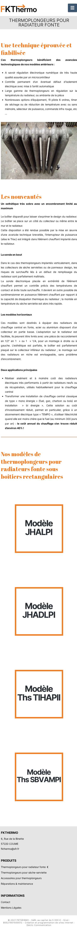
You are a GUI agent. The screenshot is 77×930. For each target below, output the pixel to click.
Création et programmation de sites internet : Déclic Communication (50, 923)
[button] (72, 8)
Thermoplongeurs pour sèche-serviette (24, 873)
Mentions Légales (11, 908)
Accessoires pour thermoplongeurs (21, 878)
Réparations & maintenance (17, 884)
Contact (5, 902)
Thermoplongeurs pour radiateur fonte (23, 867)
